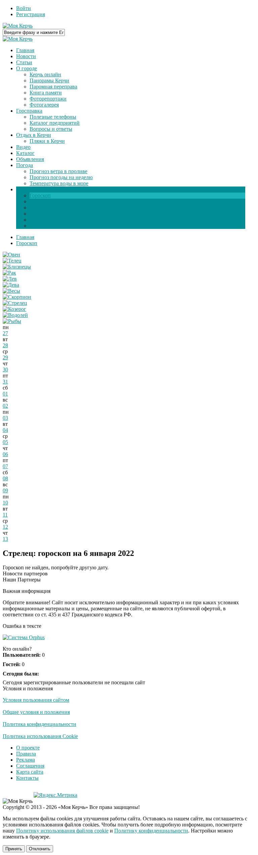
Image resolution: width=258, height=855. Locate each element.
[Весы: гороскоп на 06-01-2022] (11, 291)
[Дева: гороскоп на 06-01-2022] (11, 285)
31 (5, 381)
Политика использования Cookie (40, 736)
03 (5, 418)
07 (5, 466)
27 (5, 333)
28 (5, 345)
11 (5, 515)
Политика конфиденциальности (39, 724)
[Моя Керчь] (18, 26)
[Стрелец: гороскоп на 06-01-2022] (15, 303)
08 (5, 478)
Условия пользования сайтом (36, 700)
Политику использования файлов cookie (62, 830)
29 (5, 357)
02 (5, 406)
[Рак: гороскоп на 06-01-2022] (9, 273)
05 (5, 442)
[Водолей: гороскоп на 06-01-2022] (15, 315)
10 (5, 502)
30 (5, 369)
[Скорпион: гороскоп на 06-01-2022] (17, 297)
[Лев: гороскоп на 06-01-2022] (10, 279)
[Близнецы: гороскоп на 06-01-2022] (17, 267)
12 (5, 527)
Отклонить (39, 848)
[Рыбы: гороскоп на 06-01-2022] (12, 321)
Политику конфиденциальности (151, 830)
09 (5, 490)
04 (5, 430)
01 (5, 394)
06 (5, 454)
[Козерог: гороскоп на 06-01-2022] (14, 309)
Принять (13, 848)
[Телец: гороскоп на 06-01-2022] (12, 260)
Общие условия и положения (36, 712)
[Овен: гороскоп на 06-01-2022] (11, 254)
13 (5, 539)
